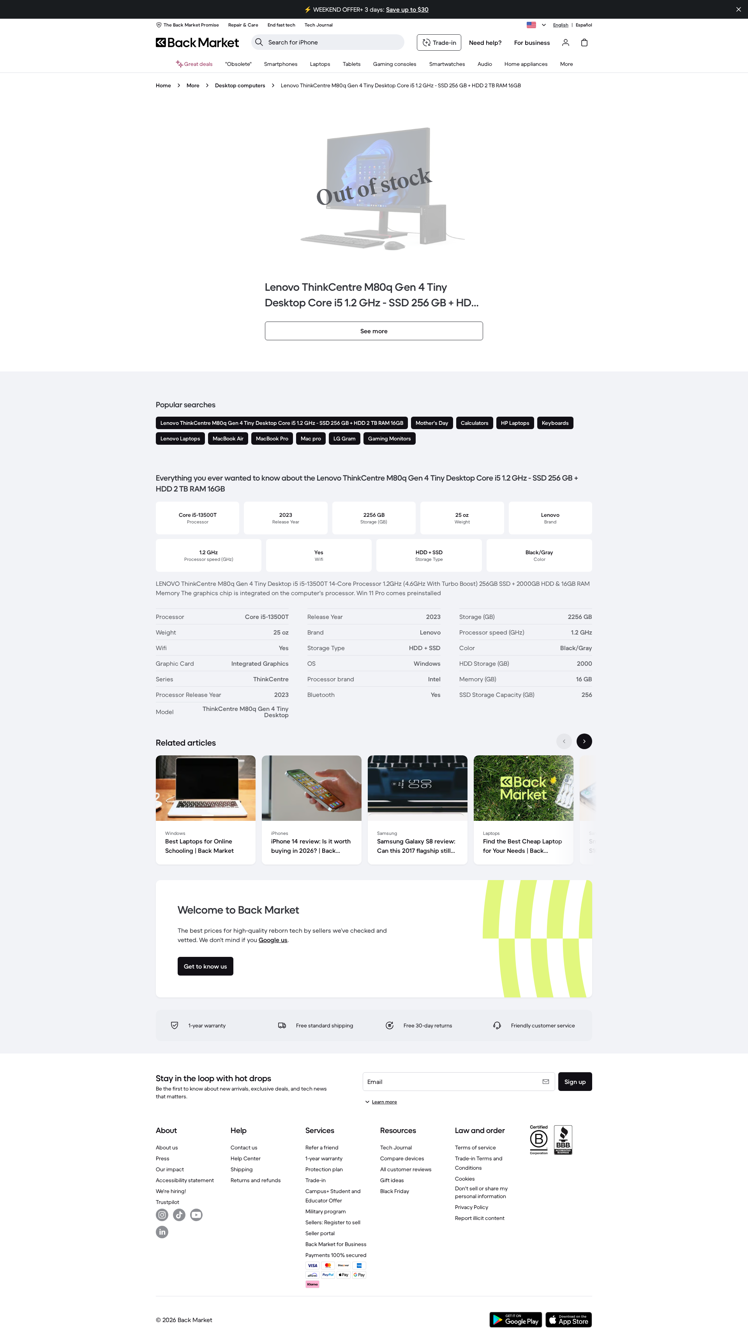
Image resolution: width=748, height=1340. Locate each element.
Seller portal (320, 1233)
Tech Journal (396, 1147)
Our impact (170, 1169)
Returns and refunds (256, 1180)
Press (162, 1158)
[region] (374, 811)
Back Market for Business (336, 1244)
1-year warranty (323, 1158)
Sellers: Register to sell (332, 1222)
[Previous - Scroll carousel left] (564, 741)
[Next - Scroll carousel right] (584, 741)
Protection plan (324, 1169)
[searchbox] (334, 42)
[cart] (584, 42)
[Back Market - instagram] (162, 1215)
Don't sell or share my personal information (481, 1192)
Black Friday (394, 1191)
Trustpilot (167, 1202)
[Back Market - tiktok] (179, 1215)
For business (532, 42)
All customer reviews (406, 1169)
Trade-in (315, 1180)
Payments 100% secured (336, 1255)
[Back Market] (197, 42)
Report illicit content (480, 1218)
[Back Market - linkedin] (162, 1232)
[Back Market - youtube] (196, 1215)
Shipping (242, 1169)
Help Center (246, 1158)
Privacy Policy (471, 1207)
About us (167, 1147)
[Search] (259, 42)
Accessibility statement (185, 1180)
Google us (273, 940)
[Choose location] (537, 25)
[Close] (738, 9)
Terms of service (475, 1147)
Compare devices (402, 1158)
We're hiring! (171, 1191)
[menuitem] (281, 63)
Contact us (244, 1147)
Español (584, 25)
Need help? (485, 42)
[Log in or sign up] (565, 42)
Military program (325, 1211)
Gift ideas (392, 1180)
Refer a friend (322, 1147)
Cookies (465, 1178)
